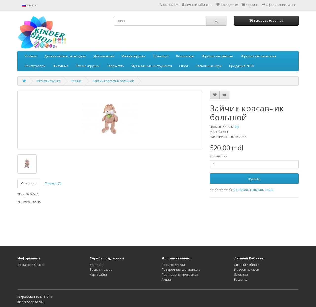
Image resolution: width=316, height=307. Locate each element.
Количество (218, 156)
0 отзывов (240, 190)
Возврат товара (101, 269)
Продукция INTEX (241, 66)
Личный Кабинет (246, 265)
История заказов (246, 269)
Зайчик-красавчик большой (113, 81)
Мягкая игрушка (133, 56)
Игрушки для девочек (217, 56)
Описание (28, 183)
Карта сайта (98, 274)
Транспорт (161, 56)
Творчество (115, 66)
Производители (173, 265)
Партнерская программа (180, 274)
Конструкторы (35, 66)
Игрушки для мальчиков (258, 56)
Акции (166, 279)
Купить (254, 178)
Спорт (183, 66)
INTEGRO (46, 297)
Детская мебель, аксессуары (65, 56)
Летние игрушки (88, 66)
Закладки (241, 274)
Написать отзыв (261, 190)
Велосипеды (185, 56)
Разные (76, 81)
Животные (60, 66)
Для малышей (104, 56)
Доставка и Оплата (31, 265)
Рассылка (241, 279)
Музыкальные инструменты (151, 66)
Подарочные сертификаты (181, 269)
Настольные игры (209, 66)
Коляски (31, 56)
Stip (236, 127)
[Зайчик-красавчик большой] (109, 120)
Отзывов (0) (53, 183)
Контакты (96, 265)
